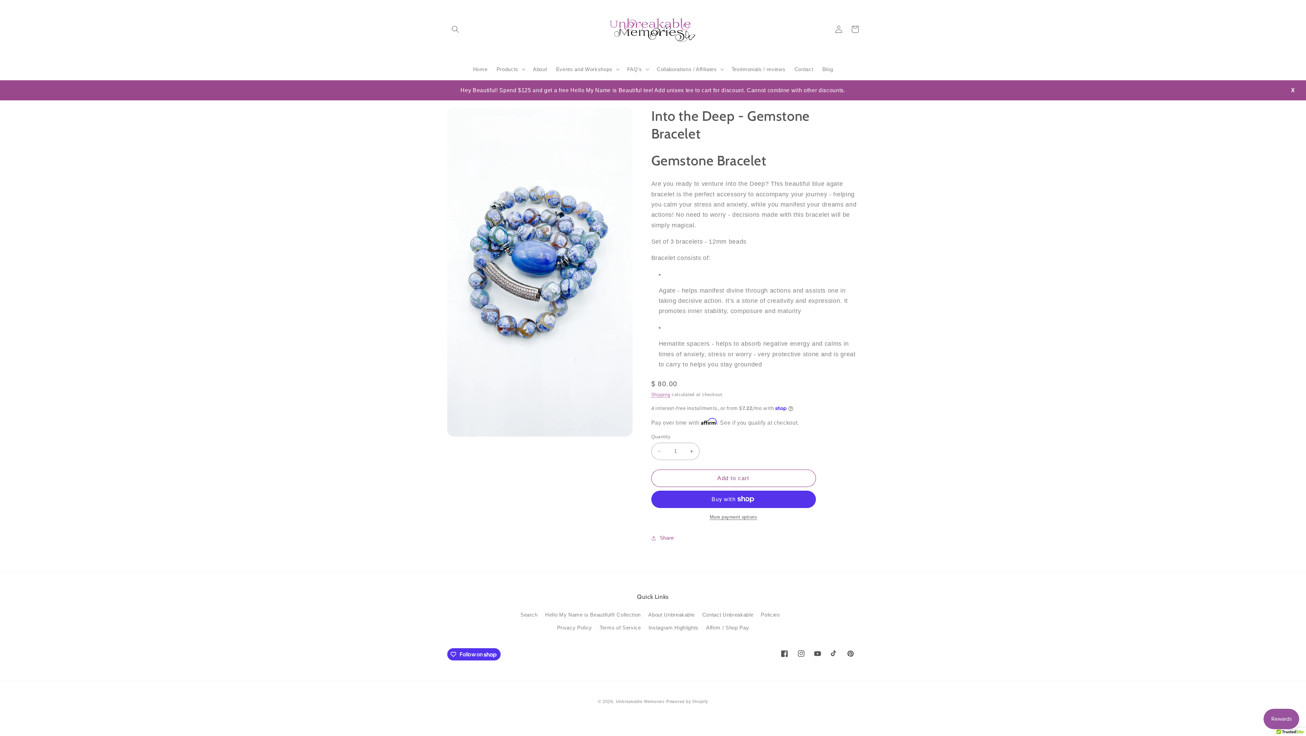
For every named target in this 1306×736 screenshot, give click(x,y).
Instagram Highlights (674, 628)
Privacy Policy (574, 628)
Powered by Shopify (687, 701)
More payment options (733, 517)
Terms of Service (620, 628)
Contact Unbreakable (728, 615)
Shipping (660, 394)
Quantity (661, 436)
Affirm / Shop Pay (727, 628)
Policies (770, 615)
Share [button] (667, 538)
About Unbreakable (671, 615)
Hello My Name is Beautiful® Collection (593, 615)
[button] (455, 29)
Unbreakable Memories (640, 701)
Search (529, 615)
